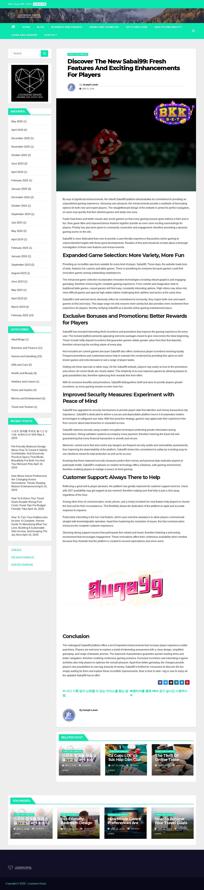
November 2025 (20, 146)
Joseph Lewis (90, 84)
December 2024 (20, 197)
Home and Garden (24, 35)
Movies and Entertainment (26, 398)
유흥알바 (16, 549)
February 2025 (19, 180)
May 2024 (17, 231)
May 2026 (17, 121)
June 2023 (17, 281)
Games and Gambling (104, 27)
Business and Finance (66, 27)
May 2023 (17, 290)
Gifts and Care (136, 27)
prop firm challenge (22, 564)
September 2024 (21, 214)
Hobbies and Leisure (23, 381)
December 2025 (20, 138)
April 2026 (17, 130)
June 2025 (17, 163)
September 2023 (21, 264)
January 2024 (19, 256)
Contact (50, 35)
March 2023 (18, 307)
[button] (193, 31)
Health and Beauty (168, 27)
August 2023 (18, 273)
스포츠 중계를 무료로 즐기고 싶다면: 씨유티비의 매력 (79, 759)
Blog (40, 27)
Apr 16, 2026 (71, 829)
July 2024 (17, 222)
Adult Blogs (18, 339)
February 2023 (19, 315)
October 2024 (19, 205)
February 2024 (19, 248)
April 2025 (17, 172)
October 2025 (19, 155)
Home (26, 27)
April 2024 (17, 239)
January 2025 (19, 189)
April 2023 (17, 298)
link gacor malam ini (22, 557)
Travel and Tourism (22, 407)
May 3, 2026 (23, 829)
